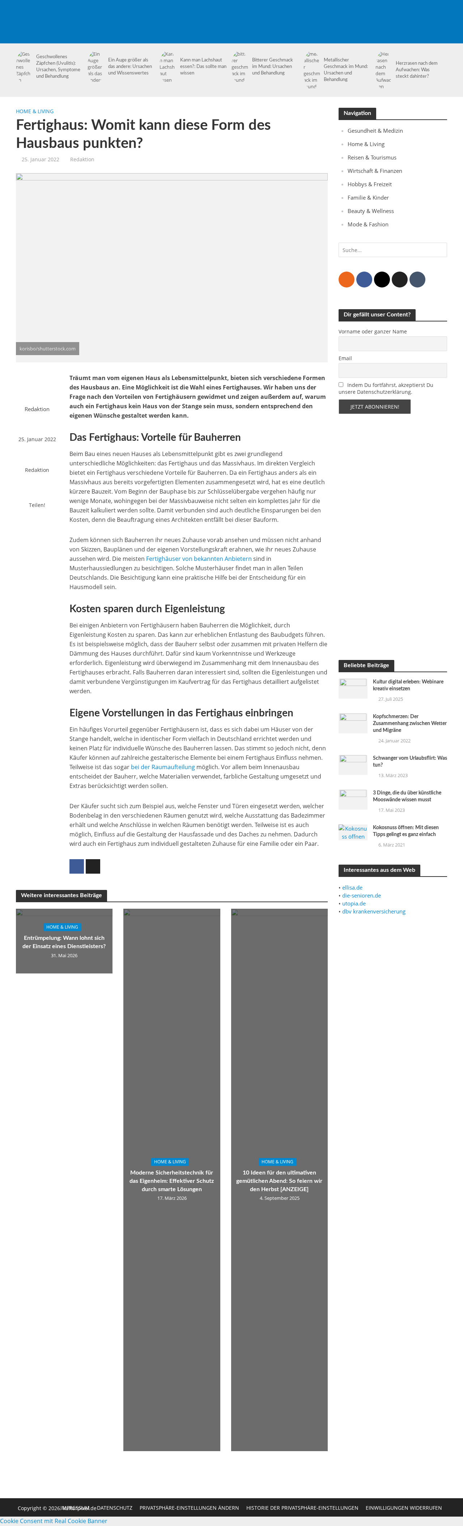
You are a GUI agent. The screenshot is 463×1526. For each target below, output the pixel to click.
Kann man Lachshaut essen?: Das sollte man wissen (203, 67)
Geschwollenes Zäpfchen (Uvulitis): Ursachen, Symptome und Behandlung (58, 67)
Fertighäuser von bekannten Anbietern (199, 559)
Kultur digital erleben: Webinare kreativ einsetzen (408, 685)
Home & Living (35, 111)
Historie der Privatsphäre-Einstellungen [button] (302, 1507)
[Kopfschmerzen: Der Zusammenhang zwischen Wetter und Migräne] (353, 722)
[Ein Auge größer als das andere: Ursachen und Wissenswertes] (95, 67)
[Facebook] (364, 279)
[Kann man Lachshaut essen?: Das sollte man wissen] (167, 67)
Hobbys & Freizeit (370, 184)
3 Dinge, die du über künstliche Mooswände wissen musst (407, 796)
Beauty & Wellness (371, 210)
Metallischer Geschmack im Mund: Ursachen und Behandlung (346, 70)
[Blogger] (346, 279)
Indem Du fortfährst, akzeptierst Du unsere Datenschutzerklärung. (386, 388)
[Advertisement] (315, 16)
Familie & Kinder (368, 197)
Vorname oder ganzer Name (373, 331)
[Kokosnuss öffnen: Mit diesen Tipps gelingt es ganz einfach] (353, 831)
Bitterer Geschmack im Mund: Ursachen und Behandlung (272, 67)
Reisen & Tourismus (372, 157)
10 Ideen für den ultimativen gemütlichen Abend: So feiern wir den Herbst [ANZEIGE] (279, 1181)
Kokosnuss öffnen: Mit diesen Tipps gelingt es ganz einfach (406, 831)
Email (345, 358)
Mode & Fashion (368, 224)
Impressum (75, 1507)
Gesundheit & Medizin (375, 130)
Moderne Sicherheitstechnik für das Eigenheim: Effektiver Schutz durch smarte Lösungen (171, 1181)
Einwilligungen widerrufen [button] (404, 1507)
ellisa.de (352, 887)
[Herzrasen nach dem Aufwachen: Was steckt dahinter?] (382, 70)
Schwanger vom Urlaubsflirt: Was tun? (410, 762)
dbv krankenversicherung (373, 911)
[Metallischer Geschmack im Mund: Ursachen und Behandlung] (310, 70)
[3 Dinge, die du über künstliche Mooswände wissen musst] (353, 799)
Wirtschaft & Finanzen (375, 170)
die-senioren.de (361, 895)
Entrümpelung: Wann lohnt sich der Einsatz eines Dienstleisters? (64, 942)
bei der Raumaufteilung (163, 767)
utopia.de (354, 903)
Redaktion (82, 159)
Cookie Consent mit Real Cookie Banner (53, 1521)
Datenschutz (114, 1507)
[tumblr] (417, 279)
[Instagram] (382, 279)
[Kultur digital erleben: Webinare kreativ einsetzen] (353, 687)
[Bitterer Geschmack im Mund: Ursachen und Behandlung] (239, 67)
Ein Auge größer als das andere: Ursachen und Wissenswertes (130, 67)
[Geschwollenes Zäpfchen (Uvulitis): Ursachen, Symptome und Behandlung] (23, 67)
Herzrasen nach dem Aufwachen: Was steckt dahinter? (417, 70)
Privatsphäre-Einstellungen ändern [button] (189, 1507)
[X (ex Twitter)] (400, 279)
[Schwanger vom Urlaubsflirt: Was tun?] (353, 764)
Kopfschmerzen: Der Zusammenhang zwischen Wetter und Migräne (410, 723)
